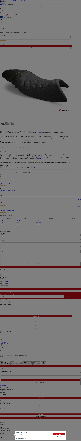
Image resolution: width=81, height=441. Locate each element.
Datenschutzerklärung (23, 438)
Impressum (18, 438)
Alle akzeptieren (58, 434)
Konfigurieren (59, 436)
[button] (1, 437)
